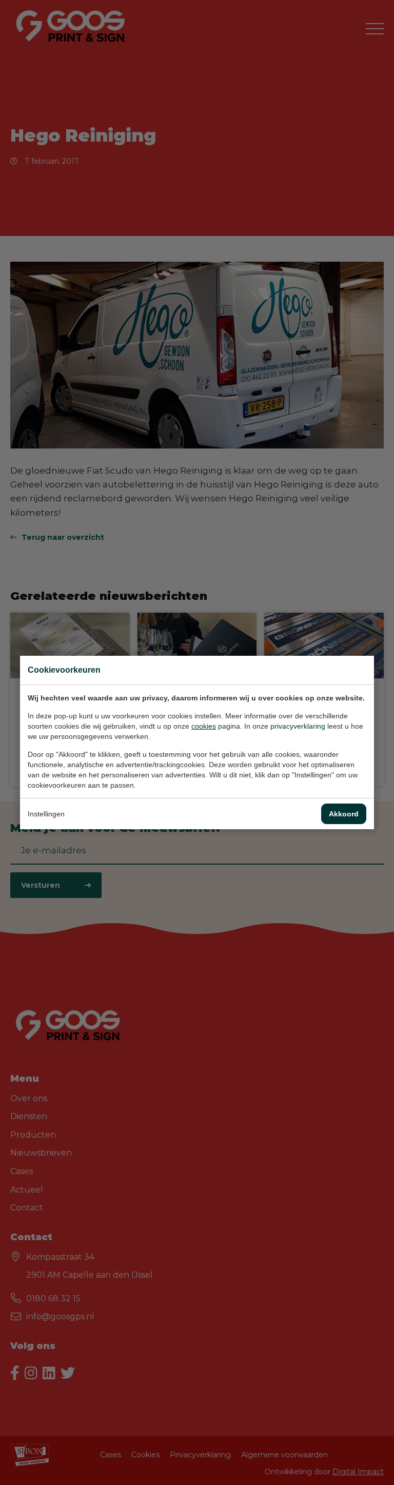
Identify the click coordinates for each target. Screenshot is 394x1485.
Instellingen (46, 814)
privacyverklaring (297, 726)
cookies (203, 726)
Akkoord (344, 814)
